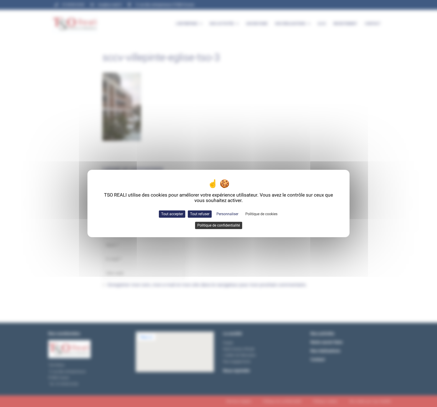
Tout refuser (199, 214)
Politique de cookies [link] (261, 214)
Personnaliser (227, 214)
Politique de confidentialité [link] (218, 225)
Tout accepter (172, 214)
